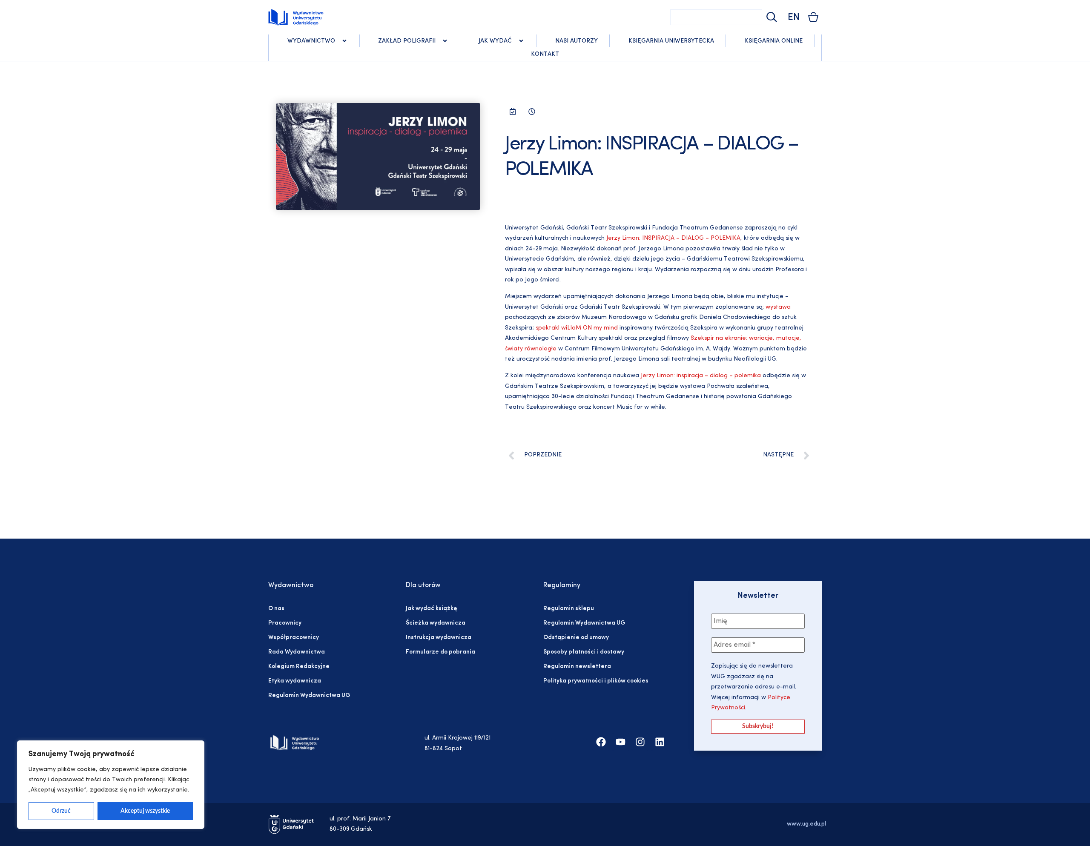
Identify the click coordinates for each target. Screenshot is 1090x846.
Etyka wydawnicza (294, 681)
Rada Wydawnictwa (296, 652)
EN (794, 18)
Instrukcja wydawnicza (438, 637)
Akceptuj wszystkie (145, 811)
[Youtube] (620, 742)
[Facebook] (601, 742)
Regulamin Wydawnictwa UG (309, 695)
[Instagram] (640, 742)
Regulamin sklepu (568, 608)
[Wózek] (813, 17)
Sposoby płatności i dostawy (583, 652)
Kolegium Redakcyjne (299, 666)
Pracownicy (284, 623)
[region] (110, 784)
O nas (276, 608)
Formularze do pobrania (440, 652)
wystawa (778, 307)
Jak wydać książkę (431, 608)
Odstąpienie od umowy (576, 637)
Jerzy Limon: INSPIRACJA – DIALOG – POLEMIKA (673, 238)
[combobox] (716, 17)
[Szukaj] (770, 17)
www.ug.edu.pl (806, 824)
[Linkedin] (659, 742)
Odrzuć (61, 811)
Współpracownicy (293, 637)
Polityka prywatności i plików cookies (595, 681)
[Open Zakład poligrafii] (445, 41)
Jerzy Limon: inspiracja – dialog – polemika (701, 376)
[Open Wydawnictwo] (344, 41)
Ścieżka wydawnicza (435, 623)
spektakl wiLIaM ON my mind (577, 328)
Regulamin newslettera (577, 666)
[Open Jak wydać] (521, 41)
